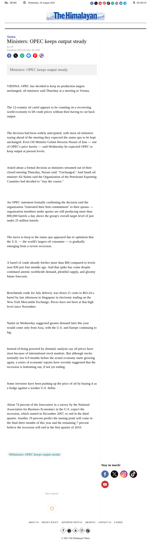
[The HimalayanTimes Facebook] (91, 3)
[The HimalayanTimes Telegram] (125, 3)
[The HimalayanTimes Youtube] (100, 3)
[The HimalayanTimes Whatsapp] (112, 3)
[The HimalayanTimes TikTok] (108, 3)
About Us (33, 522)
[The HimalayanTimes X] (96, 3)
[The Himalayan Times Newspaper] (75, 16)
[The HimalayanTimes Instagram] (104, 3)
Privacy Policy (50, 522)
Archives (90, 522)
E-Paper (118, 522)
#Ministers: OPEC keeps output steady (34, 454)
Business (11, 36)
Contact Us (104, 522)
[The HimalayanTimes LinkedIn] (120, 3)
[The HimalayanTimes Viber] (116, 3)
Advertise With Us (71, 522)
